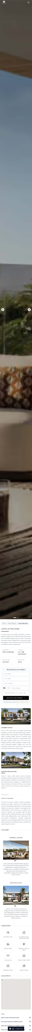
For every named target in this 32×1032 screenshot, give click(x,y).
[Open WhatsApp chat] (13, 1028)
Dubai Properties (12, 623)
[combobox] (4, 688)
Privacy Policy (26, 702)
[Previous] (5, 850)
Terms (19, 702)
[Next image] (29, 309)
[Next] (27, 850)
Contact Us (19, 1028)
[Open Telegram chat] (10, 1028)
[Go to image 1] (15, 617)
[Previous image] (2, 309)
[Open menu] (28, 2)
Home (4, 623)
